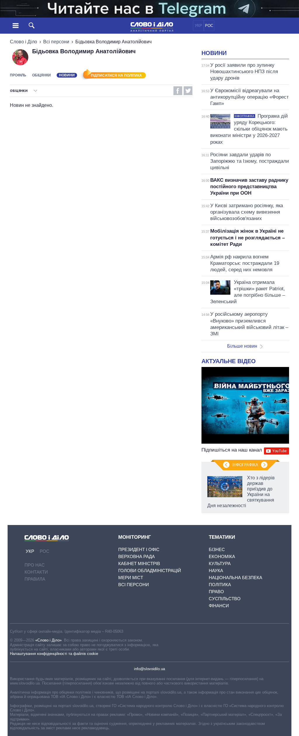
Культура (220, 563)
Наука (216, 570)
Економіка (222, 556)
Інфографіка (245, 465)
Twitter (188, 90)
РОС (209, 26)
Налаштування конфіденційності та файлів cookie (54, 653)
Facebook (177, 90)
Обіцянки (41, 75)
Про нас (35, 564)
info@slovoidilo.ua (149, 669)
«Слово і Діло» (48, 640)
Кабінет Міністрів (139, 563)
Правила (35, 579)
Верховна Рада (136, 556)
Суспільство (225, 598)
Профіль (18, 75)
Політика (220, 584)
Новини (214, 53)
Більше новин (242, 346)
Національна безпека (235, 577)
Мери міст (130, 577)
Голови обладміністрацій (149, 570)
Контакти (36, 571)
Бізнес (217, 549)
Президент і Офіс (138, 549)
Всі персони (56, 41)
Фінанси (219, 605)
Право (216, 591)
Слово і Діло (23, 41)
